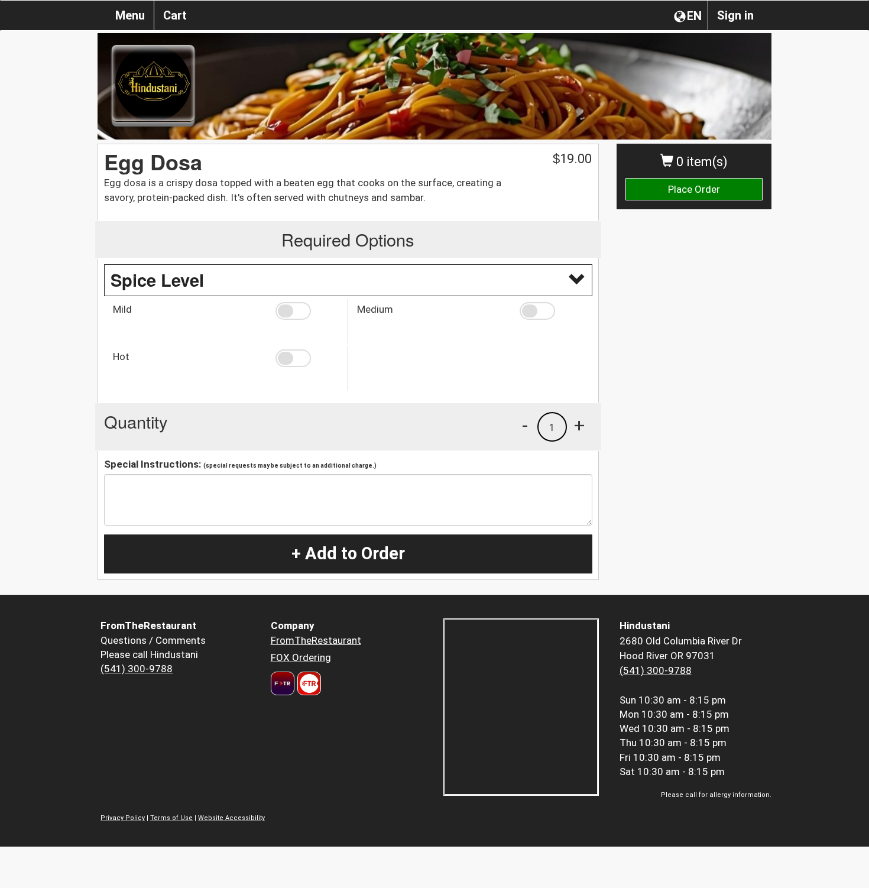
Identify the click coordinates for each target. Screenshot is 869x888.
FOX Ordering (301, 657)
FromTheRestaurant (316, 640)
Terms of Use (171, 818)
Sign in (735, 15)
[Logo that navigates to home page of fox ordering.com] (307, 683)
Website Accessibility (231, 818)
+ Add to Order (348, 553)
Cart (175, 15)
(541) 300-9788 (136, 669)
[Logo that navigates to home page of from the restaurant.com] (282, 683)
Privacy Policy (122, 818)
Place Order (694, 189)
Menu (130, 15)
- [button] (525, 425)
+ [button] (579, 425)
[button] (307, 311)
